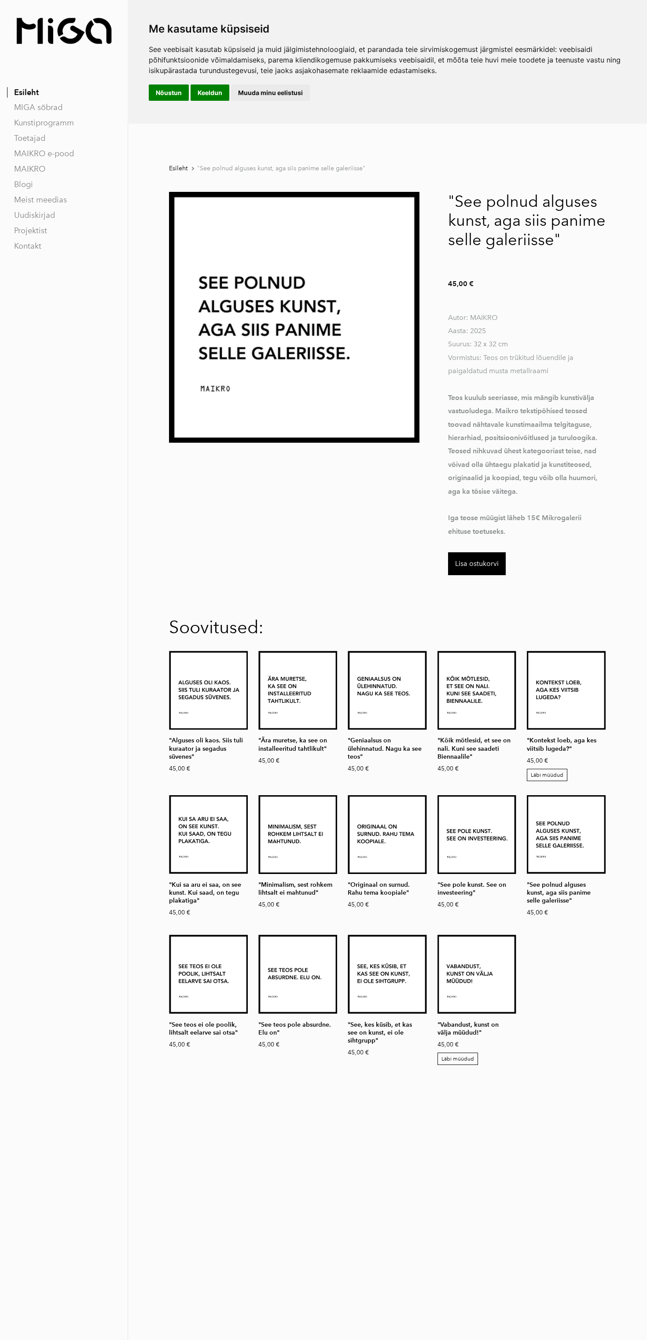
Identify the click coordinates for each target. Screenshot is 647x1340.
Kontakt (27, 246)
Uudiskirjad (34, 215)
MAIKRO (29, 169)
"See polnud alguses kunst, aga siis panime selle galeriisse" (281, 168)
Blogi (23, 184)
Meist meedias (40, 200)
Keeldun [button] (210, 92)
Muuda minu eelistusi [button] (270, 92)
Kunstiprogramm (44, 123)
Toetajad (29, 138)
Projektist (30, 230)
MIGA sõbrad (38, 107)
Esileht (26, 92)
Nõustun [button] (169, 92)
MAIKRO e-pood (44, 153)
